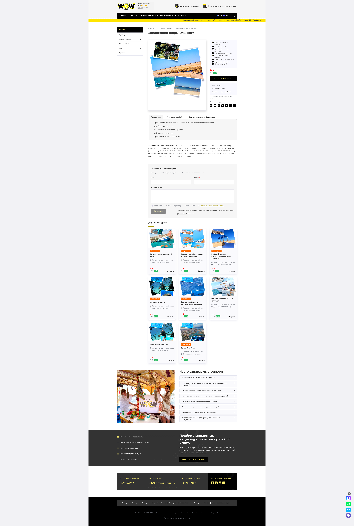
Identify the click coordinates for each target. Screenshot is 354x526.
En (220, 16)
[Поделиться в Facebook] (215, 105)
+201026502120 (189, 483)
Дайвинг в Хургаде (158, 302)
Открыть (170, 271)
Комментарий (157, 187)
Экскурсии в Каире (201, 503)
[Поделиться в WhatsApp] (234, 105)
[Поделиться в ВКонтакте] (211, 105)
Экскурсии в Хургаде (130, 503)
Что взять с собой (174, 117)
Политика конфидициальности (177, 518)
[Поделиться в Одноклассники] (226, 105)
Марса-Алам (124, 44)
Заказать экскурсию (223, 78)
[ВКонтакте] (212, 483)
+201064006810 (127, 483)
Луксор (122, 53)
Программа (156, 117)
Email (197, 178)
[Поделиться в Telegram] (218, 105)
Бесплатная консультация (193, 459)
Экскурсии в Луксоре (220, 503)
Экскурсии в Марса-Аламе (179, 503)
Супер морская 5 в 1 (159, 344)
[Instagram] (220, 483)
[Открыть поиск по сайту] (233, 16)
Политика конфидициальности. (212, 206)
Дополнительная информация (202, 117)
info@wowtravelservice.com (162, 483)
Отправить (158, 211)
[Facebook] (216, 483)
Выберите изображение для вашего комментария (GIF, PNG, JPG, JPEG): (205, 210)
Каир (121, 48)
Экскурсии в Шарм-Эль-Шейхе (154, 503)
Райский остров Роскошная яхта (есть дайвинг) (221, 256)
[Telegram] (223, 483)
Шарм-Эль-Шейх (125, 39)
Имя (153, 178)
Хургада (122, 35)
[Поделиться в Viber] (230, 105)
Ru (226, 16)
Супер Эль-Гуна (188, 348)
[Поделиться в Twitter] (222, 105)
